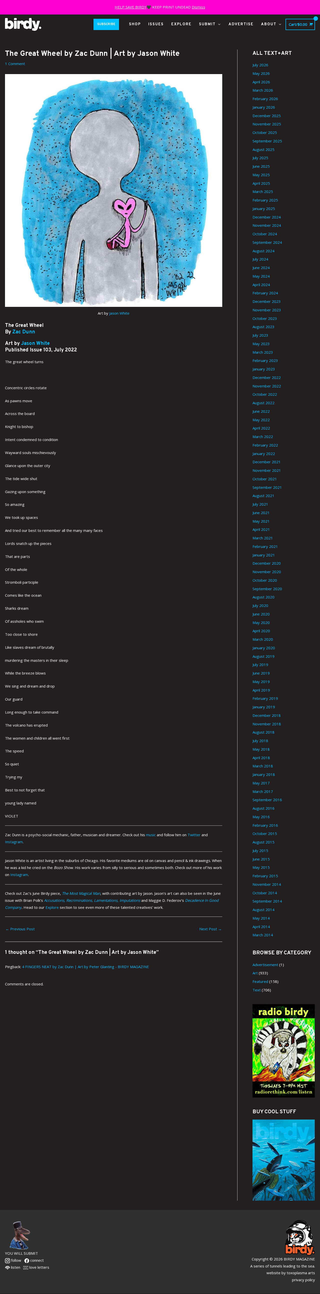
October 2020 (264, 580)
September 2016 (267, 799)
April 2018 (261, 757)
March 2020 (262, 639)
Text (256, 989)
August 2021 (263, 495)
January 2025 (263, 208)
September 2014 (267, 901)
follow (15, 1260)
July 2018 (260, 740)
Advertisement (265, 964)
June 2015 (261, 858)
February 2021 (265, 546)
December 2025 (266, 115)
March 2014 (262, 934)
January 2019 (263, 706)
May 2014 (261, 918)
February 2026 (265, 98)
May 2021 (261, 521)
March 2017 (262, 791)
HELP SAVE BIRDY (130, 7)
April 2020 (261, 630)
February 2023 (265, 360)
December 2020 (266, 563)
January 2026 (263, 107)
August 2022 (263, 402)
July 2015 (260, 850)
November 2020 (266, 571)
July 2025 (260, 157)
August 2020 (263, 596)
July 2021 (260, 504)
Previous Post (20, 928)
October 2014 (264, 892)
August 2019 (263, 656)
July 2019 (260, 664)
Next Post (210, 928)
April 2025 (261, 183)
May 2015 (261, 867)
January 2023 (263, 368)
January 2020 (263, 647)
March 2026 (262, 90)
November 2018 (266, 723)
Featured (260, 981)
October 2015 (264, 833)
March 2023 (262, 352)
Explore (52, 907)
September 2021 (267, 487)
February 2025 (265, 199)
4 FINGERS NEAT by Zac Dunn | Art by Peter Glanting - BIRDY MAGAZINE (85, 966)
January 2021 (263, 554)
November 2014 (266, 884)
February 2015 (265, 875)
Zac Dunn (23, 332)
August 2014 (263, 909)
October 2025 (264, 132)
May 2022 (261, 419)
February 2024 (265, 292)
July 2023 (260, 335)
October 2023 (264, 318)
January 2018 (263, 774)
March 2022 (262, 436)
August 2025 (263, 149)
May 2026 (261, 73)
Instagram (19, 874)
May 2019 (261, 681)
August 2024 (263, 250)
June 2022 (261, 411)
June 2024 (261, 267)
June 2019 (261, 673)
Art (255, 972)
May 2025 (261, 174)
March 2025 (262, 191)
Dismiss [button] (198, 7)
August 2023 (263, 326)
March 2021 (262, 537)
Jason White (119, 313)
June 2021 (261, 512)
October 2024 (264, 233)
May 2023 (261, 343)
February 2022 (265, 445)
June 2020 (261, 613)
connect (36, 1260)
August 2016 (263, 808)
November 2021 (266, 470)
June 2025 (261, 166)
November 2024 (266, 225)
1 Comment (15, 63)
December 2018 (266, 715)
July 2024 (260, 259)
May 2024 (261, 276)
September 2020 (267, 588)
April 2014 (261, 926)
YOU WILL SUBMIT (21, 1253)
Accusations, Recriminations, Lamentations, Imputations (92, 900)
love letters (38, 1267)
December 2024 (266, 217)
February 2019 (265, 698)
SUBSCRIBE (106, 24)
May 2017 (261, 782)
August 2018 (263, 732)
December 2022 (266, 377)
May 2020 (261, 622)
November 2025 (266, 123)
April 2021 (261, 529)
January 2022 (263, 453)
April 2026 (261, 81)
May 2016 (261, 816)
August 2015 (263, 841)
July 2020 (260, 605)
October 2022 (264, 394)
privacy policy (303, 1279)
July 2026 (260, 64)
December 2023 (266, 301)
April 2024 (261, 284)
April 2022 (261, 427)
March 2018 (262, 765)
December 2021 (266, 461)
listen (15, 1267)
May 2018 (261, 749)
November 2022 (266, 385)
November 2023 (266, 309)
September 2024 (267, 242)
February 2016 (265, 825)
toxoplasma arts (301, 1272)
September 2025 (267, 140)
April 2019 (261, 690)
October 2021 (264, 478)
